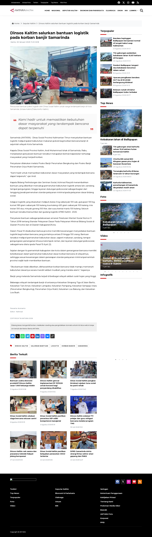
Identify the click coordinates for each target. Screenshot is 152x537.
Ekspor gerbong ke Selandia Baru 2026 (119, 350)
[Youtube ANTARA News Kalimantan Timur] (133, 2)
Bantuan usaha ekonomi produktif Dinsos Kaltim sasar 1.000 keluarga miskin (22, 383)
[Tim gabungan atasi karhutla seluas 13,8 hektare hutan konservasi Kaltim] (106, 150)
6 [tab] (123, 271)
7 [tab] (126, 271)
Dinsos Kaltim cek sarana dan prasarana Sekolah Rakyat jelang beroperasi (23, 453)
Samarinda (83, 346)
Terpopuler (44, 2)
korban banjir (68, 346)
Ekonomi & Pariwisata (65, 493)
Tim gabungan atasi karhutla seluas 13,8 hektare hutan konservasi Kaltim (126, 149)
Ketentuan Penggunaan (111, 493)
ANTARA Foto (106, 514)
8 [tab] (130, 271)
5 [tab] (128, 232)
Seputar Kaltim (69, 10)
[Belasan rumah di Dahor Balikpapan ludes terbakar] (106, 93)
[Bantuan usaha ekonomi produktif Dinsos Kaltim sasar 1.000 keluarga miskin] (23, 369)
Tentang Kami (106, 502)
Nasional (56, 10)
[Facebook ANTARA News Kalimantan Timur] (119, 2)
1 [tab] (114, 232)
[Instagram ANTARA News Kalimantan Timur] (128, 2)
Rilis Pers (63, 2)
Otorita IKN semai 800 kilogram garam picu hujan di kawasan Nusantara (126, 161)
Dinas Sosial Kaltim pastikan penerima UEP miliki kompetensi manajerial (53, 418)
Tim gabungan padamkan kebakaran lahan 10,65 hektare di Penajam (127, 55)
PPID (102, 522)
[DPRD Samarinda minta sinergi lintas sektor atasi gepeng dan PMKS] (83, 440)
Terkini (35, 2)
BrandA (103, 510)
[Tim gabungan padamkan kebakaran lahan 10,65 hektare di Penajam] (106, 56)
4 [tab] (125, 232)
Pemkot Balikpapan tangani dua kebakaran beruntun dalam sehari (125, 67)
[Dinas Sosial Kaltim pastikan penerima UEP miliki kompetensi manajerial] (53, 404)
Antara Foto (26, 2)
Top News (54, 2)
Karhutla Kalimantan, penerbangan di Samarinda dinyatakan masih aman (125, 185)
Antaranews (15, 2)
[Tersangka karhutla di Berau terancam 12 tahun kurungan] (106, 175)
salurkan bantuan (39, 346)
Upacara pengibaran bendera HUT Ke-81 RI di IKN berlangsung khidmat (126, 80)
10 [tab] (137, 271)
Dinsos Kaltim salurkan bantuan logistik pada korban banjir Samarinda (69, 23)
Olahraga (110, 10)
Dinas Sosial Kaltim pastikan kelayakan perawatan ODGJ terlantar (53, 453)
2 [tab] (117, 232)
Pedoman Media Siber (110, 506)
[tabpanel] (121, 217)
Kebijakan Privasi (108, 497)
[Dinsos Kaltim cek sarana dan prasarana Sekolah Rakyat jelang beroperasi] (23, 440)
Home (47, 10)
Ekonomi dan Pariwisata (92, 10)
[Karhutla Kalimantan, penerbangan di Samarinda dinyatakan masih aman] (106, 186)
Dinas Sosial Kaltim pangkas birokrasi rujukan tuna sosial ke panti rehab (83, 383)
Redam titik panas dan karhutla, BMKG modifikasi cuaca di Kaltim (118, 261)
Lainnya (133, 10)
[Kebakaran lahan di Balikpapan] (121, 123)
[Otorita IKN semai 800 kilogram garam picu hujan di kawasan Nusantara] (106, 162)
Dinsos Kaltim (21, 346)
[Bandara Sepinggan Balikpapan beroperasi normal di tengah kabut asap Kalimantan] (106, 42)
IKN (126, 10)
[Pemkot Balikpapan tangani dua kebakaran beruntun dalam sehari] (106, 69)
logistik (55, 346)
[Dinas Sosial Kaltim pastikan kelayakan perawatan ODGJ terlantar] (53, 440)
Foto (103, 196)
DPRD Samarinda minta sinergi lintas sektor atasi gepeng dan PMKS (81, 453)
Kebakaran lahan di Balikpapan (118, 139)
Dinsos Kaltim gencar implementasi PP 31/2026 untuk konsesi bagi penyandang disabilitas (51, 384)
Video (104, 235)
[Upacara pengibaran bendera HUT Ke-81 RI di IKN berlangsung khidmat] (106, 81)
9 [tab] (133, 271)
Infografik (106, 274)
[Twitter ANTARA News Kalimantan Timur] (123, 2)
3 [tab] (121, 232)
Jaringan (104, 489)
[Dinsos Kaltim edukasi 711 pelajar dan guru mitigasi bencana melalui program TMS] (83, 404)
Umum (120, 10)
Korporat (104, 518)
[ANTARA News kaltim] (22, 10)
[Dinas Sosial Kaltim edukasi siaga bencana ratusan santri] (23, 404)
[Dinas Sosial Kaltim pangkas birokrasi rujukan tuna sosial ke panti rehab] (83, 369)
